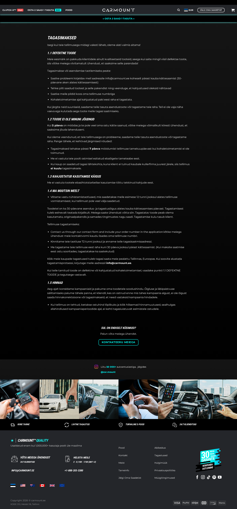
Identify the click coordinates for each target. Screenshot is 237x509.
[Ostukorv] (233, 10)
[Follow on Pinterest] (214, 477)
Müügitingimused (164, 477)
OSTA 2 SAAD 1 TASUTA (41, 10)
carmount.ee (38, 500)
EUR (191, 10)
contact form (90, 231)
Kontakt (123, 455)
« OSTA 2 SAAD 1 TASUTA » (118, 18)
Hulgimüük (160, 462)
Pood (69, 10)
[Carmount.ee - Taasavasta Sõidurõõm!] (118, 10)
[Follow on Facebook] (197, 477)
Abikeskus (160, 447)
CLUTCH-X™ (9, 10)
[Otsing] (178, 10)
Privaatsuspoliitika (164, 470)
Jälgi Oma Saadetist (129, 477)
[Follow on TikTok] (208, 477)
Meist (121, 462)
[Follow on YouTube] (220, 477)
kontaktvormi (80, 235)
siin (132, 212)
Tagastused (160, 455)
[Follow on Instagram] (203, 477)
